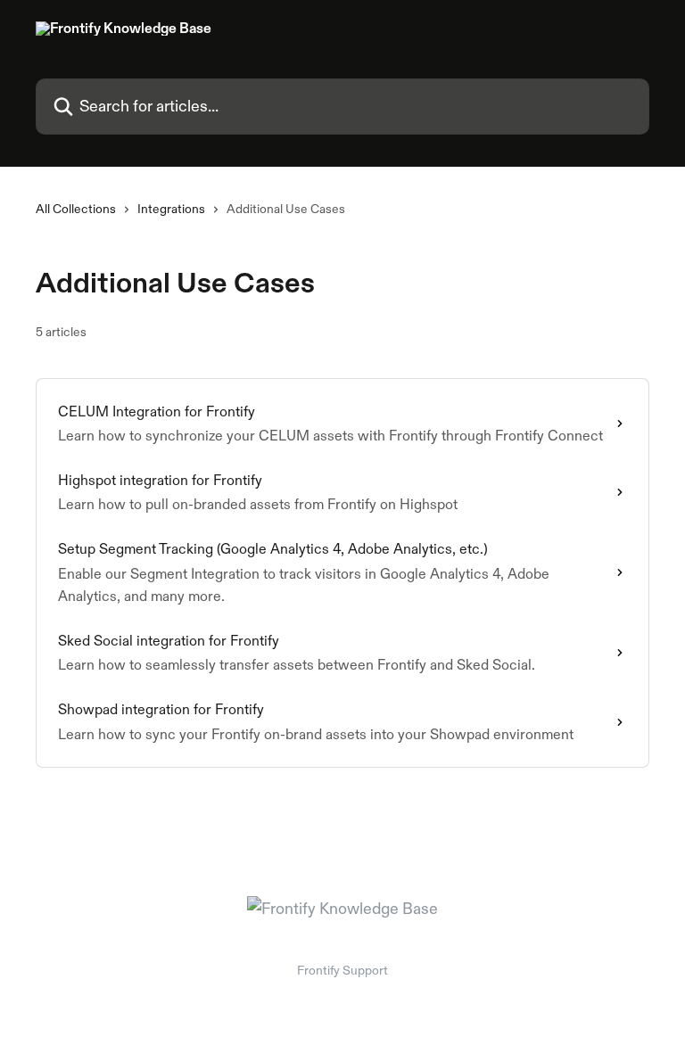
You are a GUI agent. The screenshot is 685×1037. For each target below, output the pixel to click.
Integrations (171, 209)
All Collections (76, 209)
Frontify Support (342, 970)
